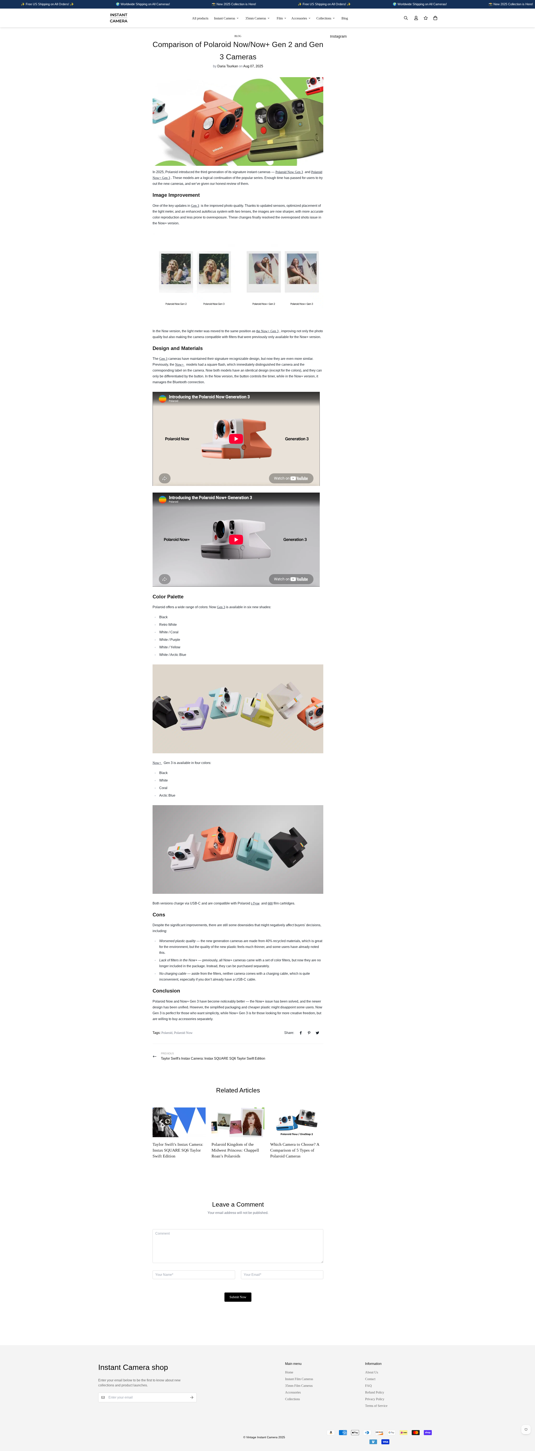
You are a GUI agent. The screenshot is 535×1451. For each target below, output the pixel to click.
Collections (323, 18)
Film (280, 18)
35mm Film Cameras (299, 1385)
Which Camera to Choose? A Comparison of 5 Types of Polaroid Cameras (294, 1150)
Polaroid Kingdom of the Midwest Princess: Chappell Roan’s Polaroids (235, 1150)
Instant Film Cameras (299, 1379)
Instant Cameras (224, 18)
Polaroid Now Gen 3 (289, 172)
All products (200, 18)
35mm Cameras (255, 18)
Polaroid (166, 1033)
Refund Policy (374, 1392)
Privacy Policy (374, 1399)
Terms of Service (376, 1406)
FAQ (368, 1385)
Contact (370, 1379)
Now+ (180, 364)
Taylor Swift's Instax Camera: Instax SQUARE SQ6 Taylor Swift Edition (178, 1150)
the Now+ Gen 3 (267, 331)
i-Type (255, 903)
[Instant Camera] (118, 18)
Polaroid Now (183, 1033)
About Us (371, 1372)
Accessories (299, 18)
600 (270, 903)
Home (289, 1372)
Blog (344, 18)
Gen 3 (195, 205)
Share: (289, 1033)
